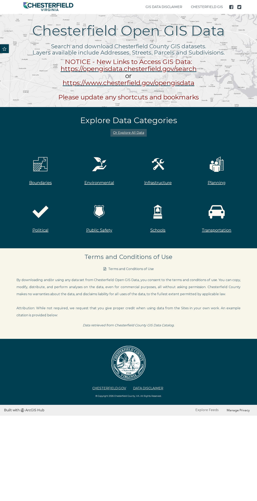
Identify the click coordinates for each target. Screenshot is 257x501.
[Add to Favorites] (4, 48)
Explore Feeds (206, 410)
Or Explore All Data (128, 133)
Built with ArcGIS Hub (24, 410)
